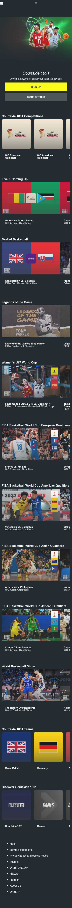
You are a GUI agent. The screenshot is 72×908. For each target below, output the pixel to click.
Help (13, 844)
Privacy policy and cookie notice (29, 855)
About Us (15, 885)
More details (36, 97)
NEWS (14, 874)
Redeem (15, 880)
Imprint (14, 862)
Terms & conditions (21, 850)
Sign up (36, 87)
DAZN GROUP (19, 867)
